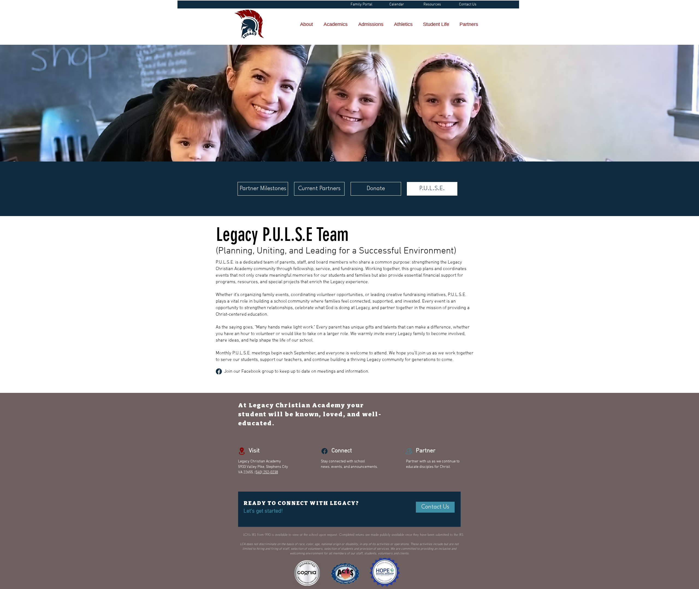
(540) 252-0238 (266, 472)
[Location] (219, 371)
